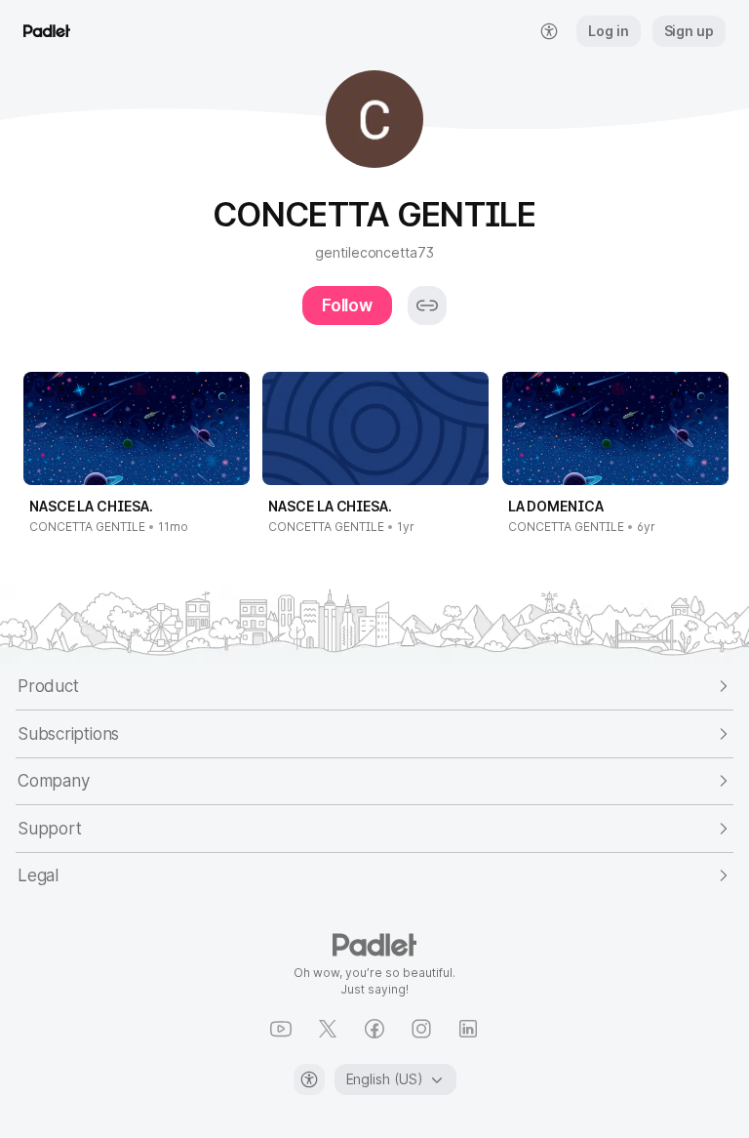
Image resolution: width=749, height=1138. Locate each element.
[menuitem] (549, 31)
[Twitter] (327, 1028)
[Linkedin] (468, 1028)
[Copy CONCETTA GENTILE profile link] (427, 305)
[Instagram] (421, 1028)
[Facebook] (374, 1028)
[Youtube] (281, 1028)
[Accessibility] (309, 1079)
